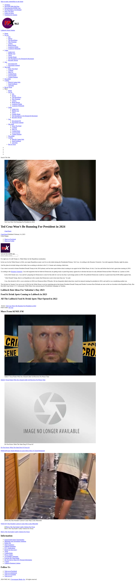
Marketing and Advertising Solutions (15, 541)
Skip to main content (7, 1)
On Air (6, 35)
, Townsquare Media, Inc (17, 579)
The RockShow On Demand (12, 10)
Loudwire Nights (13, 47)
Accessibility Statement (11, 556)
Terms (6, 551)
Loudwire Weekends (14, 48)
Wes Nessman (12, 42)
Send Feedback (12, 84)
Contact (6, 80)
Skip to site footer (18, 1)
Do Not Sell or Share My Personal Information (18, 560)
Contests (10, 70)
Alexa (10, 55)
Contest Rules (12, 74)
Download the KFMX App (12, 8)
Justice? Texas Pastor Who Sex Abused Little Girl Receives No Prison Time (23, 380)
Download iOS (12, 64)
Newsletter (7, 79)
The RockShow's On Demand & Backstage (21, 58)
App (5, 62)
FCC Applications (9, 548)
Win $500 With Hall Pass (11, 6)
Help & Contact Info (14, 82)
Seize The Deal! (13, 69)
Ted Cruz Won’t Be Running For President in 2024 (21, 306)
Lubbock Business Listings (12, 563)
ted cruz (11, 307)
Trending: (7, 5)
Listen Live (11, 52)
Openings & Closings (10, 15)
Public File (7, 543)
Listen (6, 50)
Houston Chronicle (16, 271)
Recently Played (13, 60)
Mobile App (11, 53)
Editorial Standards (10, 546)
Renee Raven (12, 45)
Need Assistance (9, 545)
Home (6, 33)
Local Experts (12, 75)
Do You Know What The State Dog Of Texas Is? (15, 447)
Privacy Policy (8, 555)
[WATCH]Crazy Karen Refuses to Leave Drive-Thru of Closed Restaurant (23, 450)
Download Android (14, 65)
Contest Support (13, 77)
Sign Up (10, 72)
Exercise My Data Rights (11, 558)
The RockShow (13, 40)
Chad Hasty (4, 234)
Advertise (11, 85)
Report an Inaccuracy (10, 550)
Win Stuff (7, 67)
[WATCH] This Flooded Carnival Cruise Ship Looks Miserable (19, 524)
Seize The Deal (9, 11)
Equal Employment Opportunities (14, 539)
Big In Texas (8, 87)
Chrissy (10, 43)
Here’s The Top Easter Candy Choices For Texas (15, 532)
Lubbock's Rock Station (8, 30)
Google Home (12, 57)
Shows (10, 38)
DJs (9, 37)
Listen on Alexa (9, 13)
